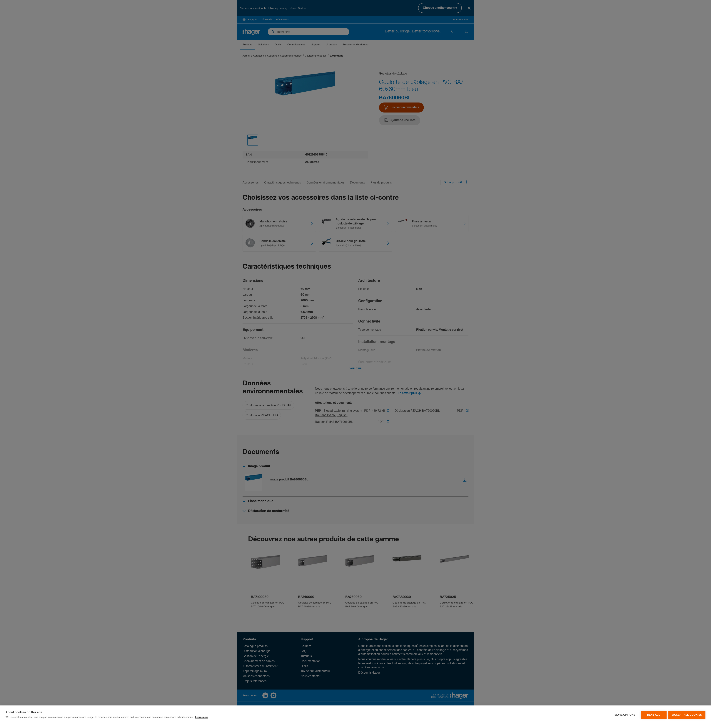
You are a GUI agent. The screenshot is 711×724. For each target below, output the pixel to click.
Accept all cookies (687, 714)
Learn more (201, 717)
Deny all (653, 714)
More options (625, 714)
